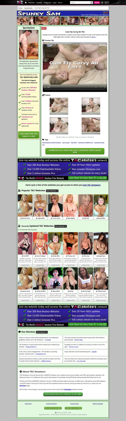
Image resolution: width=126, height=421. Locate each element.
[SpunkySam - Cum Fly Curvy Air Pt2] (59, 106)
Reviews (23, 386)
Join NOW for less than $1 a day (29, 135)
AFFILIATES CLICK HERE (53, 408)
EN (106, 2)
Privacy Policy (74, 404)
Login (55, 3)
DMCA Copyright (98, 404)
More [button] (60, 3)
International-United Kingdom (51, 142)
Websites (31, 3)
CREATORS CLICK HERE (73, 408)
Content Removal (51, 404)
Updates (39, 3)
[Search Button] (91, 2)
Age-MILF (74, 142)
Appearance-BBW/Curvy (85, 142)
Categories (47, 3)
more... (93, 37)
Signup (97, 2)
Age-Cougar (66, 142)
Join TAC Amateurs (92, 185)
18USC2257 (28, 404)
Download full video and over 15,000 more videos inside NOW (75, 151)
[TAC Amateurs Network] (20, 2)
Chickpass (67, 389)
